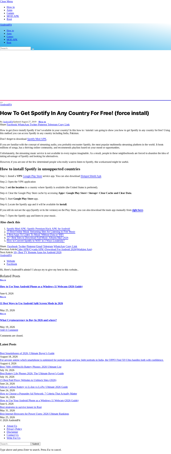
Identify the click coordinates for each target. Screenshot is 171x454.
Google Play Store (32, 176)
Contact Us (13, 435)
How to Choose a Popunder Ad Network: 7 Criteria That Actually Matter (38, 393)
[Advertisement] (85, 75)
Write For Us (13, 438)
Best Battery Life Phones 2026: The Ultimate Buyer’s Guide (32, 373)
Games (10, 13)
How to (11, 7)
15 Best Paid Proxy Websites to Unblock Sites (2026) (28, 380)
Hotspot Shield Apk (91, 176)
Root (9, 19)
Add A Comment (9, 330)
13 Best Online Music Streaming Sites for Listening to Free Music (41, 231)
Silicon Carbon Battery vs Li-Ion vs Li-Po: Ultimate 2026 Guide (34, 387)
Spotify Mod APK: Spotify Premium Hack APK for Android (38, 228)
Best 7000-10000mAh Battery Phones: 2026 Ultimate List (30, 366)
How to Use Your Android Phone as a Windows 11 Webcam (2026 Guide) (41, 286)
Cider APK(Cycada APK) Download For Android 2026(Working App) (54, 249)
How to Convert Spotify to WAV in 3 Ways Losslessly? (36, 240)
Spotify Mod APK (36, 138)
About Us (12, 426)
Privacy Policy (14, 429)
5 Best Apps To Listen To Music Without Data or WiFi (35, 234)
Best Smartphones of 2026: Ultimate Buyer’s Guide (27, 353)
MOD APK (13, 16)
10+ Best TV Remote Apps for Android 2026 (37, 252)
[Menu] (1, 102)
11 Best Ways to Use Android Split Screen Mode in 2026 (31, 303)
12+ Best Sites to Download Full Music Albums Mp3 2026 (37, 237)
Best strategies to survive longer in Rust (21, 407)
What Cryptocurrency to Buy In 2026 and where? (28, 320)
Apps (9, 10)
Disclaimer (12, 432)
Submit (35, 444)
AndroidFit (8, 121)
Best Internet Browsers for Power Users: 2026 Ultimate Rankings (34, 413)
